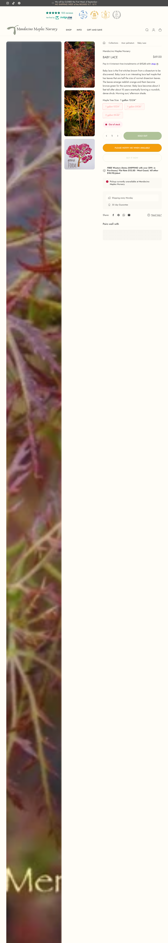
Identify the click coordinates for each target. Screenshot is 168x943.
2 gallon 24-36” (112, 114)
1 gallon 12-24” (112, 106)
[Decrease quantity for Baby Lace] (106, 136)
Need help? (156, 215)
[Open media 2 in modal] (79, 65)
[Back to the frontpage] (104, 43)
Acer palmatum (127, 43)
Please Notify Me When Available (132, 147)
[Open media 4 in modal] (79, 154)
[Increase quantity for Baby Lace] (118, 136)
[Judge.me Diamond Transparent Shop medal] (83, 15)
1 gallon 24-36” (134, 106)
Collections (113, 43)
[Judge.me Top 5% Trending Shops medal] (116, 15)
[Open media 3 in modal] (79, 113)
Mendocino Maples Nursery (116, 51)
